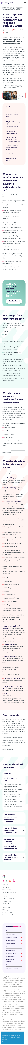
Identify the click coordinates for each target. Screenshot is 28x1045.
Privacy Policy (6, 890)
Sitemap (5, 896)
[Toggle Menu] (25, 3)
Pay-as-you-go (9, 626)
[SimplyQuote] (14, 876)
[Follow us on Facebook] (6, 881)
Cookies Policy (6, 907)
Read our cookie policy (8, 1042)
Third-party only (10, 678)
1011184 (17, 993)
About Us (5, 885)
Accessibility (6, 903)
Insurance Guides (7, 912)
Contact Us (5, 887)
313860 (15, 999)
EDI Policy (5, 910)
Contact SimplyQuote (9, 738)
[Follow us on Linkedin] (10, 881)
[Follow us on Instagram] (14, 881)
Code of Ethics (6, 901)
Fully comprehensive (11, 694)
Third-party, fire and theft (13, 686)
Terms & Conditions (8, 898)
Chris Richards (8, 30)
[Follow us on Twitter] (3, 881)
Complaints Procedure (9, 892)
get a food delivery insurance (13, 323)
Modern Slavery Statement (10, 915)
